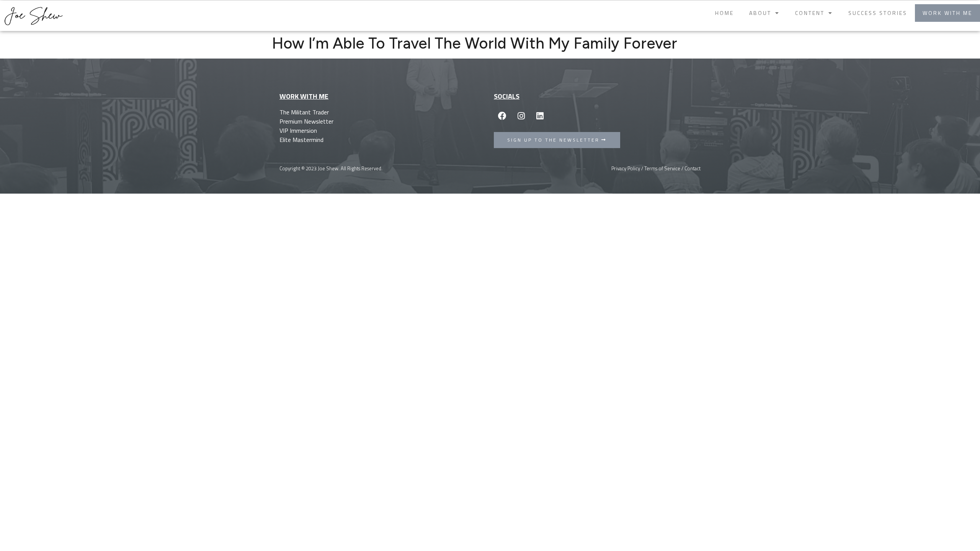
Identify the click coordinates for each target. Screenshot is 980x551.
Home (724, 13)
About (760, 13)
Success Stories (877, 13)
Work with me (947, 13)
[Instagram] (521, 116)
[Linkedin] (539, 116)
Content (810, 13)
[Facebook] (502, 116)
